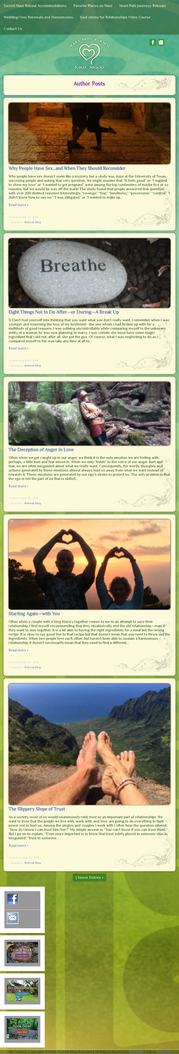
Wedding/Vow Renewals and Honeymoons (38, 17)
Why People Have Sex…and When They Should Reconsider (67, 168)
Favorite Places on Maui (92, 6)
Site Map (136, 1052)
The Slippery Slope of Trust (37, 809)
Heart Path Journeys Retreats (142, 6)
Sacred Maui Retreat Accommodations (35, 6)
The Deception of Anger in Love (41, 449)
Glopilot (164, 1052)
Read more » (18, 205)
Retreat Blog (32, 222)
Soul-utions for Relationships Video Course (115, 17)
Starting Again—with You (34, 613)
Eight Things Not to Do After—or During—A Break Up (64, 312)
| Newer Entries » (89, 877)
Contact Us (13, 29)
